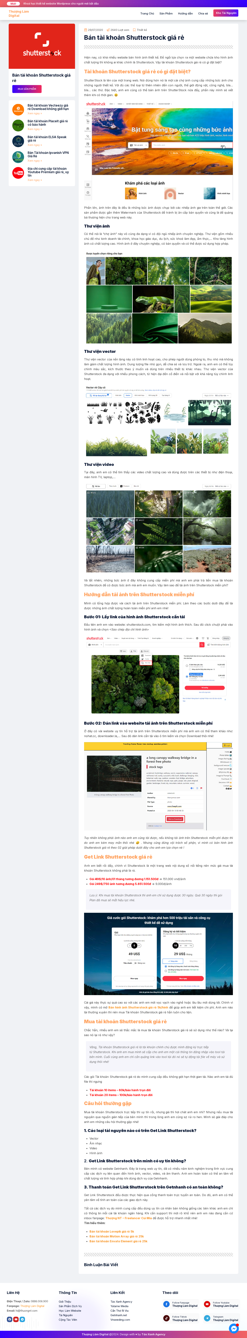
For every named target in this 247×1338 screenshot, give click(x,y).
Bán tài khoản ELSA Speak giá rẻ (47, 138)
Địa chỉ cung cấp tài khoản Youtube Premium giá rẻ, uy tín (48, 172)
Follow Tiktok (179, 1316)
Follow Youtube (221, 1302)
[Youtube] (16, 1319)
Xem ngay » (35, 113)
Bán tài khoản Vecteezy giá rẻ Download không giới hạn (48, 107)
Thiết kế (142, 29)
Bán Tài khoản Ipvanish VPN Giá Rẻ (48, 154)
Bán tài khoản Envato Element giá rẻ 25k (118, 1241)
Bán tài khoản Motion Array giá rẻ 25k (117, 1236)
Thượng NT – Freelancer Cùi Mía (128, 1218)
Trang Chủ (147, 13)
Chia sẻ (203, 13)
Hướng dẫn (185, 13)
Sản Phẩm (166, 13)
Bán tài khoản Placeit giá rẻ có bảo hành (48, 122)
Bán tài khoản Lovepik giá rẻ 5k (112, 1231)
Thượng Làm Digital (32, 1306)
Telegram (218, 1316)
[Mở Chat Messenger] (234, 1328)
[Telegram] (22, 1319)
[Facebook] (9, 1319)
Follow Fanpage (180, 1302)
